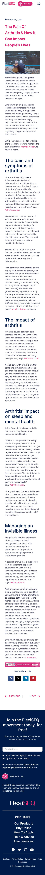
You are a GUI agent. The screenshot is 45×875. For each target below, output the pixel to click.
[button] (38, 4)
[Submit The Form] (14, 776)
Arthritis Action (12, 210)
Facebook (31, 657)
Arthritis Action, (28, 147)
